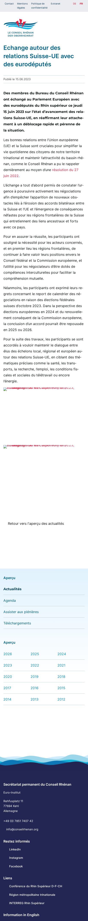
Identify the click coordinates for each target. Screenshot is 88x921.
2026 (7, 654)
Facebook (15, 866)
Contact (9, 3)
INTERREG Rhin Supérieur (26, 903)
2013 (34, 699)
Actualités (12, 589)
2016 (34, 688)
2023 (7, 665)
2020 (7, 676)
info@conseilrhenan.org (22, 829)
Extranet (55, 3)
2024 (61, 654)
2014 (7, 699)
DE (74, 3)
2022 (35, 665)
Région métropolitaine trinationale (32, 894)
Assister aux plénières (21, 612)
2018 (61, 676)
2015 (61, 688)
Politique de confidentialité (39, 5)
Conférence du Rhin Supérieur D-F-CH (35, 886)
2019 (34, 676)
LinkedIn (15, 849)
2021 (61, 665)
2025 (35, 654)
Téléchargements (17, 623)
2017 (7, 688)
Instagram (16, 857)
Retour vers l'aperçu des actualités (36, 523)
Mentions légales (22, 5)
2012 (61, 699)
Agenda (9, 600)
